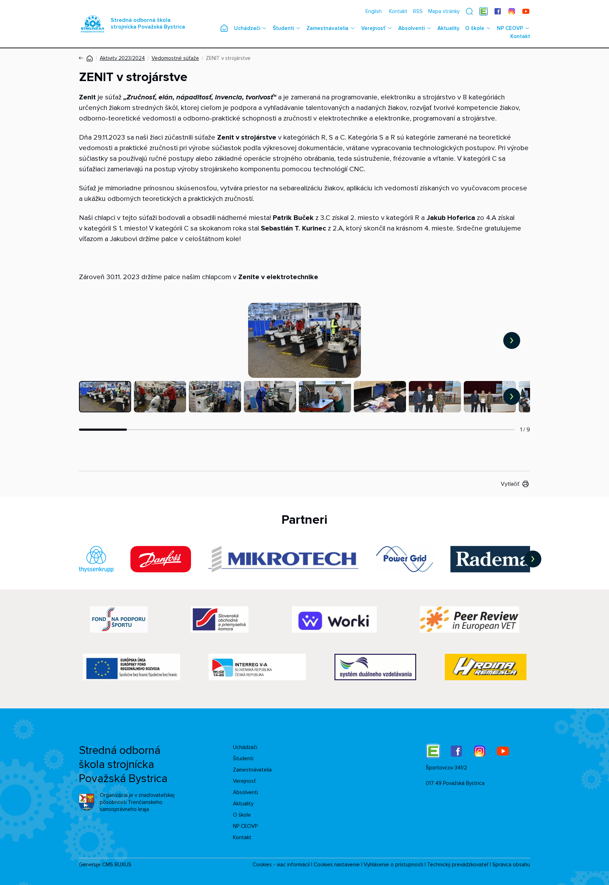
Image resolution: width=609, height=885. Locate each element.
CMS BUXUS (116, 864)
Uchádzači (247, 28)
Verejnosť (373, 28)
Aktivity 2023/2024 (122, 58)
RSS (418, 11)
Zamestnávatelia (328, 28)
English (373, 11)
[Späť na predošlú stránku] (82, 58)
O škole (474, 28)
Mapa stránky (444, 11)
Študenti (283, 28)
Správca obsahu (511, 864)
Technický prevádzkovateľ (457, 864)
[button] (469, 11)
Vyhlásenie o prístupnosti (393, 864)
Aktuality (448, 28)
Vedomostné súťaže (175, 58)
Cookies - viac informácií (281, 864)
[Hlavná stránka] (89, 58)
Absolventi (411, 28)
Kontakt (398, 11)
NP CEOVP (510, 28)
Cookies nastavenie (337, 864)
